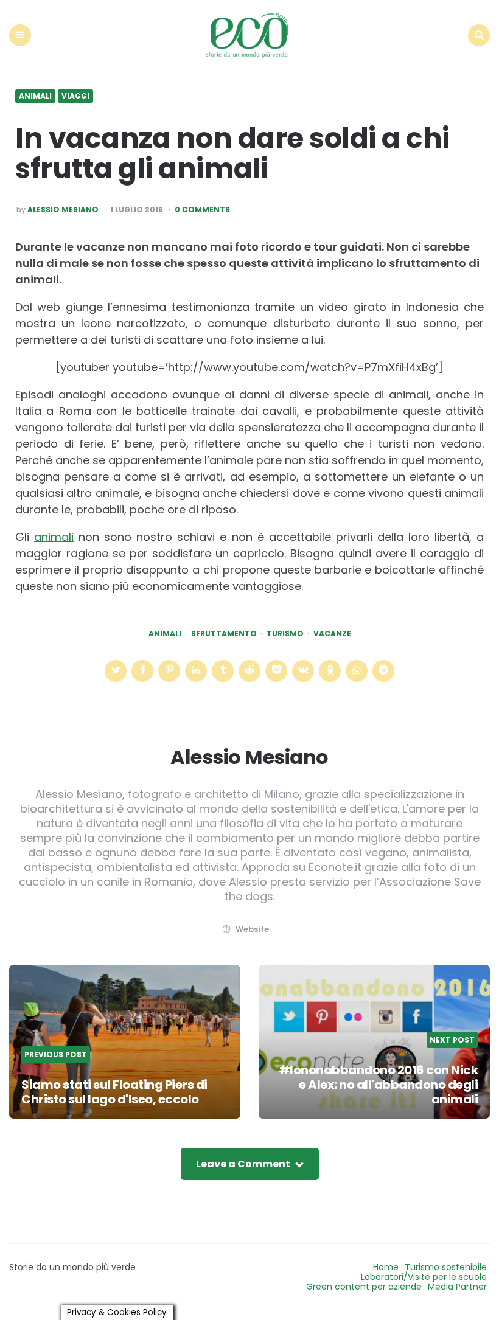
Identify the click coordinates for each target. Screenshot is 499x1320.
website (252, 929)
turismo (285, 634)
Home (386, 1267)
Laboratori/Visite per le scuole (424, 1277)
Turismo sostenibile (446, 1267)
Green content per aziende (364, 1286)
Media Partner (457, 1286)
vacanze (332, 634)
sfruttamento (224, 634)
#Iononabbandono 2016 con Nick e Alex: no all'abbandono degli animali (378, 1084)
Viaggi (75, 96)
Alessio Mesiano (63, 210)
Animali (35, 96)
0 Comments (202, 210)
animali (54, 536)
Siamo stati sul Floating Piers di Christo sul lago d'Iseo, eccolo (114, 1092)
